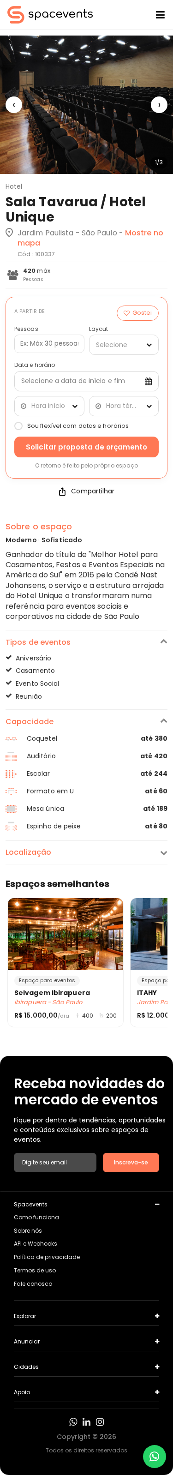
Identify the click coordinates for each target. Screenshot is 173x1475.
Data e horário (34, 365)
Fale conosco (33, 1284)
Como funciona (36, 1217)
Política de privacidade (47, 1257)
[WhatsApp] (73, 1422)
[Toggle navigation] (153, 15)
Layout (98, 329)
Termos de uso (35, 1270)
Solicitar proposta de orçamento (86, 447)
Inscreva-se (131, 1162)
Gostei (142, 312)
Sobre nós (28, 1231)
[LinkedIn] (86, 1422)
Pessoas (26, 329)
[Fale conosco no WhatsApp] (154, 1456)
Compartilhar (92, 491)
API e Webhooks (35, 1243)
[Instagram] (100, 1422)
